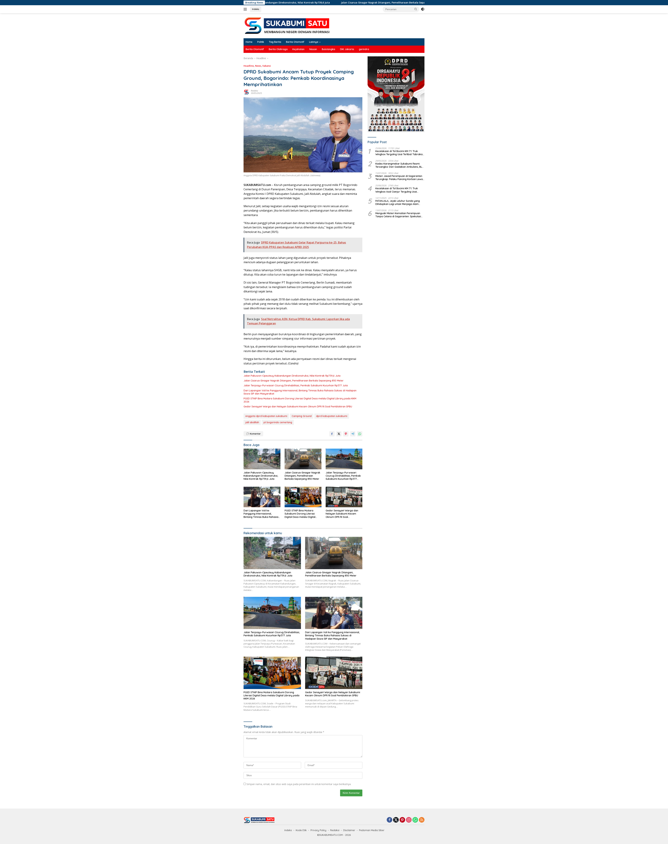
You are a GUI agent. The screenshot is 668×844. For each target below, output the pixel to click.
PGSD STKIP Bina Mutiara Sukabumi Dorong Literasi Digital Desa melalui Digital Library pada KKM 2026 (300, 400)
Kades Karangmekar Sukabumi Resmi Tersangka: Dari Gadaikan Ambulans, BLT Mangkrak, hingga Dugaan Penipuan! (399, 165)
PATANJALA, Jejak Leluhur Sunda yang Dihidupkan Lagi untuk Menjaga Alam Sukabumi (397, 202)
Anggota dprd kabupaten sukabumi (266, 416)
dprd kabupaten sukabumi (331, 416)
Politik (260, 41)
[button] (415, 9)
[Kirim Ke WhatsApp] (359, 433)
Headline (249, 65)
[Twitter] (396, 820)
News (258, 65)
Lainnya (313, 41)
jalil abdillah (252, 422)
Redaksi (254, 90)
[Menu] (246, 9)
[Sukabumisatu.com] (287, 25)
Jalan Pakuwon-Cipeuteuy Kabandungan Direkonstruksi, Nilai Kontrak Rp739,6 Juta (292, 375)
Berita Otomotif (295, 41)
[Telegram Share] (352, 433)
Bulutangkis (328, 49)
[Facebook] (389, 820)
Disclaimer (349, 830)
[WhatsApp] (415, 820)
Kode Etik (301, 830)
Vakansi (266, 65)
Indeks (255, 9)
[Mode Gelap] (422, 9)
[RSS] (421, 820)
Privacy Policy (318, 830)
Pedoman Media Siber (371, 830)
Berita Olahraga (278, 49)
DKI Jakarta (347, 49)
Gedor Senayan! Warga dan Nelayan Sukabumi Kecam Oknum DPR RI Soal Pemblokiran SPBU (298, 406)
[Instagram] (409, 820)
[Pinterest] (402, 820)
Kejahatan (298, 49)
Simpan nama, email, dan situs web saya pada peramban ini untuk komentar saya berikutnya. (298, 784)
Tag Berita (275, 41)
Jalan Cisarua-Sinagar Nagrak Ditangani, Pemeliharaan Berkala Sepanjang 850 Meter (297, 2)
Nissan (313, 49)
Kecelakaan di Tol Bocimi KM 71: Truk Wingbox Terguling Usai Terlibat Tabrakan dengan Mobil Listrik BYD (399, 153)
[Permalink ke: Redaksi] (246, 91)
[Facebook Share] (332, 433)
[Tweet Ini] (338, 433)
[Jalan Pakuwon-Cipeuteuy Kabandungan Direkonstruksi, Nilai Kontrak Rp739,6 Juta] (262, 459)
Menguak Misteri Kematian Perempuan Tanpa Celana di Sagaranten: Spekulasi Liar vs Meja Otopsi (398, 215)
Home (249, 41)
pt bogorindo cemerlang (278, 422)
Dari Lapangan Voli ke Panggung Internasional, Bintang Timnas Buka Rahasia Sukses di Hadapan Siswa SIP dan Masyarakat (300, 392)
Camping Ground (302, 416)
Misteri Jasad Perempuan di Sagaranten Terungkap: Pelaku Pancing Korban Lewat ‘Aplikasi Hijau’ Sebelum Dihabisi (399, 177)
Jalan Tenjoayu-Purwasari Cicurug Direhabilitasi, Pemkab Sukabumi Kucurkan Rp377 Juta (414, 2)
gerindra (364, 49)
